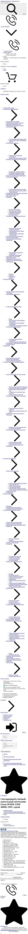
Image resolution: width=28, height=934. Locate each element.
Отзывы (16, 831)
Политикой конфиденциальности (9, 930)
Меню (6, 712)
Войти (24, 732)
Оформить (14, 66)
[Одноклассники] (3, 829)
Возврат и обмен (7, 716)
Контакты (5, 718)
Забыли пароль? (8, 740)
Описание (3, 831)
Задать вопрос (6, 717)
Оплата (2, 678)
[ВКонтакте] (1, 829)
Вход (2, 733)
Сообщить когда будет (8, 825)
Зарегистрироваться (5, 751)
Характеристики (10, 831)
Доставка (6, 678)
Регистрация (6, 733)
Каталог (3, 712)
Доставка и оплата (7, 714)
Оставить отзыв (7, 720)
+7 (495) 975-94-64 (5, 26)
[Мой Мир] (5, 829)
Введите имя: (4, 872)
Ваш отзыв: (20, 874)
